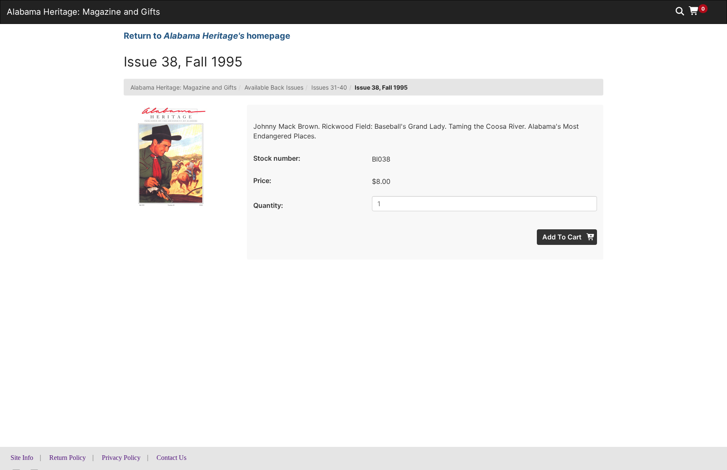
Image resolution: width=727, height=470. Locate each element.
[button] (701, 11)
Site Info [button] (22, 457)
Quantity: (268, 205)
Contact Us (171, 457)
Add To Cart (562, 237)
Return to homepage (207, 36)
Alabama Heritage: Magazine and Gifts (183, 87)
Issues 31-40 (329, 87)
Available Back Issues (273, 87)
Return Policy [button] (67, 457)
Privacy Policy (121, 457)
